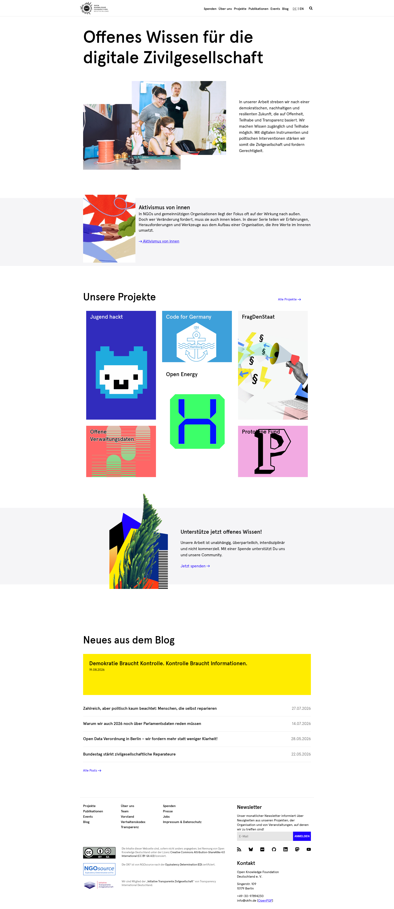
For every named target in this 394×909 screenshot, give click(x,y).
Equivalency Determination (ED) (183, 864)
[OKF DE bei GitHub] (274, 850)
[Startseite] (118, 8)
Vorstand (127, 816)
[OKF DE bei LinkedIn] (285, 850)
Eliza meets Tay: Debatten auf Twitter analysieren (190, 147)
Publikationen (258, 8)
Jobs (166, 816)
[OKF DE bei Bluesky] (251, 850)
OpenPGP (265, 900)
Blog (285, 8)
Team (125, 811)
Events (275, 8)
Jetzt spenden (193, 566)
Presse (168, 811)
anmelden (301, 836)
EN (302, 8)
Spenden (210, 8)
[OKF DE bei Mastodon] (297, 850)
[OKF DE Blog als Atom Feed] (239, 850)
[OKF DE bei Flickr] (262, 850)
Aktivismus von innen (160, 241)
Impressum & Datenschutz (182, 822)
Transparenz (130, 827)
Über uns (225, 8)
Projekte (240, 8)
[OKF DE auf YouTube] (309, 850)
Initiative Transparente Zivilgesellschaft (170, 881)
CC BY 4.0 (165, 164)
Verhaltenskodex (133, 822)
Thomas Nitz (150, 147)
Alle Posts (90, 770)
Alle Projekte (287, 299)
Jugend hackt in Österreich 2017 (137, 164)
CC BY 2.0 (141, 151)
